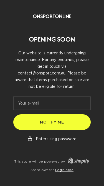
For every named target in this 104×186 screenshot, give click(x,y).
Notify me (52, 122)
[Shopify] (77, 161)
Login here (64, 170)
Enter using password (56, 139)
